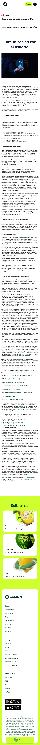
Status (7, 647)
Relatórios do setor (11, 662)
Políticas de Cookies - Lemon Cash (13, 422)
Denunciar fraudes (11, 654)
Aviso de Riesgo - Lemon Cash (12, 424)
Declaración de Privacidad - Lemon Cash (15, 421)
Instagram (8, 677)
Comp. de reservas (11, 665)
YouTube (8, 692)
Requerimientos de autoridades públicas (15, 425)
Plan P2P (8, 628)
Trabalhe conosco (10, 621)
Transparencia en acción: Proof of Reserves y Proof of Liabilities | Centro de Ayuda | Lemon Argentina (18, 479)
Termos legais (9, 644)
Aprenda (8, 624)
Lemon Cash (15, 280)
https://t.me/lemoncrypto (18, 141)
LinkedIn (7, 688)
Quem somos (9, 610)
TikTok (7, 681)
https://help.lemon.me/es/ (19, 239)
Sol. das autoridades (11, 658)
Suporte (7, 651)
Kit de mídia (9, 613)
